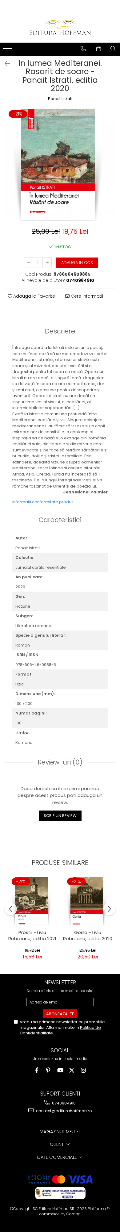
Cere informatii (86, 296)
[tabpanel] (60, 164)
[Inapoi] (4, 63)
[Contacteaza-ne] (83, 49)
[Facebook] (36, 1070)
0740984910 (63, 1103)
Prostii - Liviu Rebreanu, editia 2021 (32, 935)
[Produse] (8, 50)
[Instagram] (83, 1070)
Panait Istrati (60, 99)
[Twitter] (71, 1070)
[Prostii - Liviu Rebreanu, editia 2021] (32, 901)
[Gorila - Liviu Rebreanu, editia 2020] (87, 901)
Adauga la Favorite (33, 296)
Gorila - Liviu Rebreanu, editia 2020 (87, 935)
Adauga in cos (77, 263)
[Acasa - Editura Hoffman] (60, 27)
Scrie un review (60, 816)
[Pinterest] (48, 1070)
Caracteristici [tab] (60, 519)
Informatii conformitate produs (43, 502)
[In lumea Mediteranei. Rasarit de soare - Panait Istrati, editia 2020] (60, 164)
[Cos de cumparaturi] (98, 49)
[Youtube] (60, 1070)
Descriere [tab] (60, 331)
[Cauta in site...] (113, 49)
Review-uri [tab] (60, 762)
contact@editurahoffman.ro (63, 1111)
